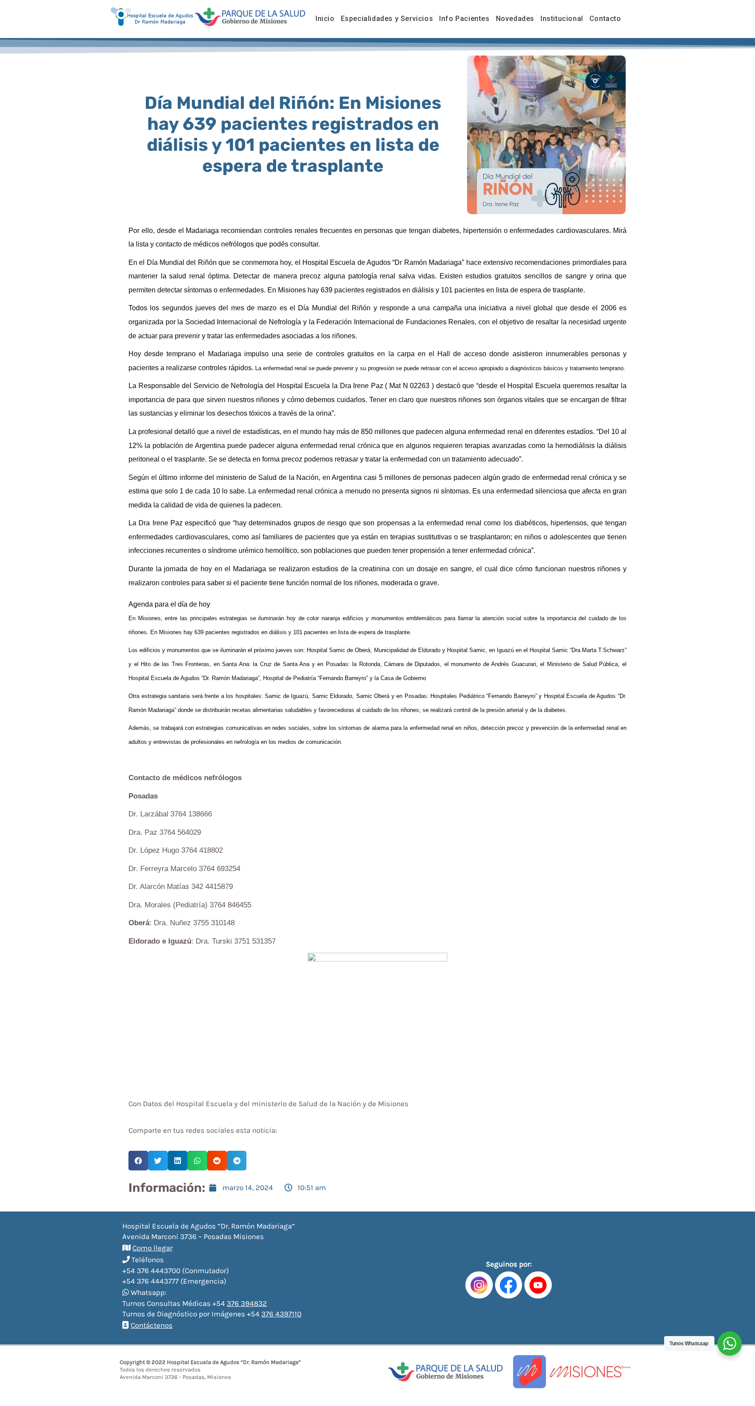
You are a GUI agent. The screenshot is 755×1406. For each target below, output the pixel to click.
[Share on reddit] (217, 1160)
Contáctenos (152, 1325)
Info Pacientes (464, 18)
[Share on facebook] (138, 1160)
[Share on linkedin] (177, 1160)
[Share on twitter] (158, 1160)
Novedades (515, 18)
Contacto (605, 18)
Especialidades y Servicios (387, 18)
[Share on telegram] (236, 1160)
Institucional (561, 18)
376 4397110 (281, 1313)
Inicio (325, 18)
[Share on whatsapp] (197, 1160)
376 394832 (247, 1303)
